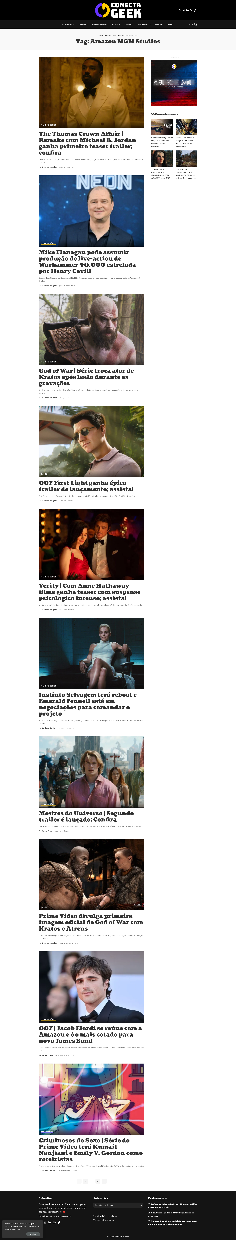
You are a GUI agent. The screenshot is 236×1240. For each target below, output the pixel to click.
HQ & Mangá (47, 1132)
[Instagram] (184, 10)
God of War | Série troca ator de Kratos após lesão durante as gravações (86, 377)
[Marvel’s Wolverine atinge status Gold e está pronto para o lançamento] (186, 127)
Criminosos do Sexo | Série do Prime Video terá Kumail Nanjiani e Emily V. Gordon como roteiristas (91, 1150)
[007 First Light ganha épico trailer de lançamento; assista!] (91, 441)
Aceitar (33, 1234)
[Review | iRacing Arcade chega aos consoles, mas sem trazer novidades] (162, 127)
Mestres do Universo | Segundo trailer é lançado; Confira (86, 816)
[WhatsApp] (191, 10)
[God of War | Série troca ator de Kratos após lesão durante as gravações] (91, 329)
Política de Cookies (12, 1229)
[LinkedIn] (187, 10)
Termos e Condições (103, 1220)
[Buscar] (195, 24)
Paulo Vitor (47, 831)
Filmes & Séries (48, 125)
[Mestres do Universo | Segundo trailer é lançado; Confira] (91, 771)
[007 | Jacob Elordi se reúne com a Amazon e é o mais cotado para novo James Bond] (91, 986)
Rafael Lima (47, 1055)
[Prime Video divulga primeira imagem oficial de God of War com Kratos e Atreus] (91, 874)
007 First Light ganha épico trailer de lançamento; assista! (86, 486)
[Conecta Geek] (118, 10)
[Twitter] (180, 10)
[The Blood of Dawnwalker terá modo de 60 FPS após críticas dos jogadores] (186, 158)
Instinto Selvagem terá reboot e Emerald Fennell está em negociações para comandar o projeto (88, 704)
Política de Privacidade (105, 1216)
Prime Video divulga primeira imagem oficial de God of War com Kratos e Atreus (91, 922)
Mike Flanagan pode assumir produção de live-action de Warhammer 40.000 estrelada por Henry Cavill (87, 262)
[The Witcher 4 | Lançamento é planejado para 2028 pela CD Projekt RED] (162, 158)
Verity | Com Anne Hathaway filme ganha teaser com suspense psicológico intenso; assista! (90, 592)
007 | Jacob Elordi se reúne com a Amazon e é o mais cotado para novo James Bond (90, 1035)
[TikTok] (195, 10)
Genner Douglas (49, 167)
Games (44, 474)
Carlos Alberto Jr (49, 728)
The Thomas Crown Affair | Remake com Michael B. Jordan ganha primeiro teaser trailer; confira (87, 143)
